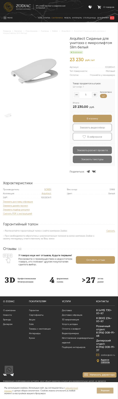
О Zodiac (9, 301)
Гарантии (34, 310)
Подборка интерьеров (73, 347)
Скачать (110, 230)
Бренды (7, 319)
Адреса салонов (105, 361)
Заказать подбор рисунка (16, 209)
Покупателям (37, 301)
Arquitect (46, 193)
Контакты (102, 301)
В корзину (92, 118)
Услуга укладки (70, 324)
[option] (14, 280)
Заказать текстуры (92, 159)
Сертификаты (36, 315)
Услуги (66, 301)
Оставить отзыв (95, 259)
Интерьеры (35, 333)
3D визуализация (70, 319)
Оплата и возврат (71, 329)
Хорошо (105, 390)
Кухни (32, 338)
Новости (7, 315)
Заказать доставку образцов (18, 201)
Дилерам (7, 324)
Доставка (67, 310)
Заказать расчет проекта (92, 150)
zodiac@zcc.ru (108, 355)
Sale (31, 324)
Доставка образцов (72, 315)
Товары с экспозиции (40, 329)
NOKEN (47, 189)
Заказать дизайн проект (15, 205)
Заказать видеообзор (92, 127)
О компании (9, 310)
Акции (32, 319)
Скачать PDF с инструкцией (17, 213)
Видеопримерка (70, 333)
